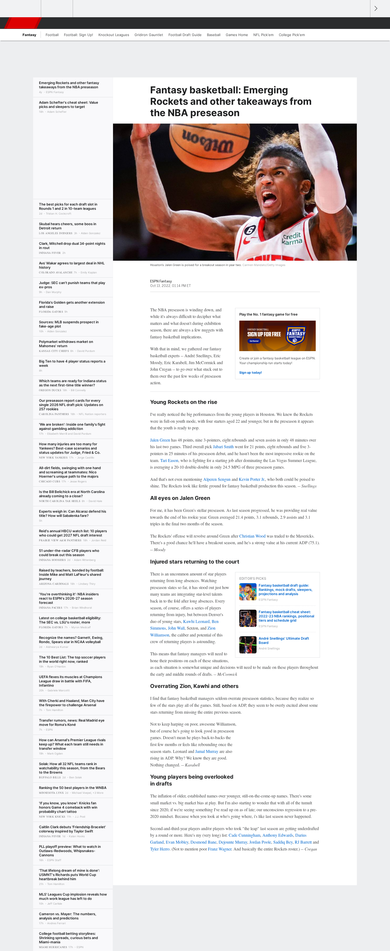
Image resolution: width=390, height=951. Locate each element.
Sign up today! (250, 372)
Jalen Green (160, 440)
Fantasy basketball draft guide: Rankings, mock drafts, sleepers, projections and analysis (286, 589)
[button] (364, 23)
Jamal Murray (206, 751)
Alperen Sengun (217, 479)
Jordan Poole (260, 842)
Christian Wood (252, 536)
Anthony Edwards (277, 835)
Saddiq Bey (283, 842)
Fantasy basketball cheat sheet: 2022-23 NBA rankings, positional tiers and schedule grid (286, 616)
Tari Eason (169, 460)
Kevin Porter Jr (251, 479)
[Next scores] (375, 8)
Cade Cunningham (244, 835)
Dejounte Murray (233, 842)
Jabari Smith (223, 446)
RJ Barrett (303, 842)
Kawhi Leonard (196, 621)
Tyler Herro (160, 849)
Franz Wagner (219, 849)
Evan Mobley (177, 842)
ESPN (23, 23)
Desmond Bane (203, 842)
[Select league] (25, 9)
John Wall (176, 628)
